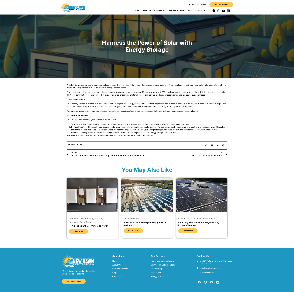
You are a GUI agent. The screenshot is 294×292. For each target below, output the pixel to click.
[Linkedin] (228, 10)
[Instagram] (218, 10)
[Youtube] (223, 10)
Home (136, 11)
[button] (159, 10)
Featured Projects (176, 11)
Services (158, 11)
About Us (147, 11)
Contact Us (200, 11)
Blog (190, 11)
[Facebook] (213, 10)
